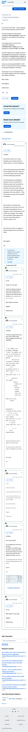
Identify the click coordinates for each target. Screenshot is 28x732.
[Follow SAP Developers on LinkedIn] (18, 711)
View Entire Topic (6, 138)
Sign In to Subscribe (19, 8)
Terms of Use (21, 716)
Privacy (7, 716)
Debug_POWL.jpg (13, 587)
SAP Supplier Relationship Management (10, 17)
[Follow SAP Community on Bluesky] (12, 711)
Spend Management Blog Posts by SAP (13, 656)
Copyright (7, 720)
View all (4, 703)
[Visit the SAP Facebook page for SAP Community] (10, 711)
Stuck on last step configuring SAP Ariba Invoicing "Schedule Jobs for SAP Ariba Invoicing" (12, 662)
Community (11, 2)
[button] (3, 98)
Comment (14, 98)
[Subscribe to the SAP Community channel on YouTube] (15, 711)
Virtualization (5, 20)
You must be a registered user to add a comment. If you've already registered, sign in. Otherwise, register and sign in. (13, 255)
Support (21, 724)
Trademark (7, 724)
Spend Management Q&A (8, 5)
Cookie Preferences (7, 728)
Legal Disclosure (21, 720)
